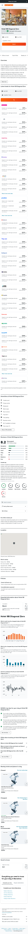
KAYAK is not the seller (7, 916)
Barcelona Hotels (9, 930)
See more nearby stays (22, 770)
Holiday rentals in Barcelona (9, 898)
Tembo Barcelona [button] (5, 844)
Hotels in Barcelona (8, 896)
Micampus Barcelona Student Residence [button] (10, 816)
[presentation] (9, 622)
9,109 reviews (18, 31)
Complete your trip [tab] (7, 882)
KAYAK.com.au (4, 928)
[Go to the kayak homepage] (9, 5)
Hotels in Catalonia (7, 929)
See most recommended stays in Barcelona (21, 827)
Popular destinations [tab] (19, 882)
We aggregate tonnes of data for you (11, 919)
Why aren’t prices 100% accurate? (10, 921)
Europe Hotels (15, 928)
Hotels (9, 928)
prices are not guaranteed (6, 912)
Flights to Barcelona (8, 890)
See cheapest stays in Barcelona (22, 798)
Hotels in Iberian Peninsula (17, 929)
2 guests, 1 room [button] (7, 40)
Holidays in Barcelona (8, 894)
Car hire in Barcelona (8, 892)
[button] (26, 1)
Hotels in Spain (22, 928)
